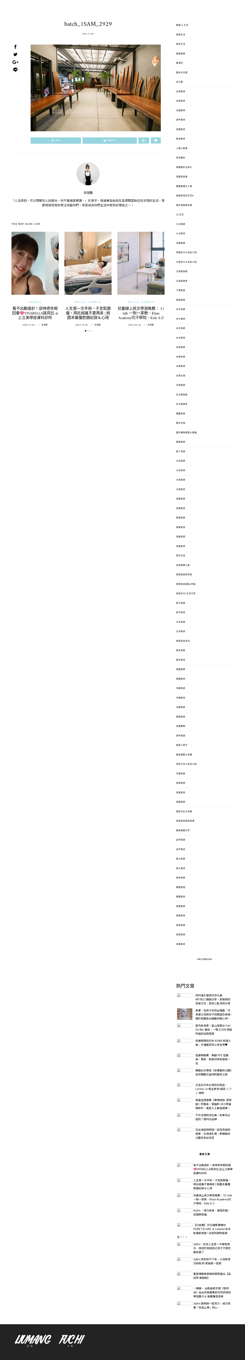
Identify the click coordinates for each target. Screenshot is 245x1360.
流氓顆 (88, 193)
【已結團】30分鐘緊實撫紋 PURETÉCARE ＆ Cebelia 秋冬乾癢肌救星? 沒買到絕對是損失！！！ (204, 1231)
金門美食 (180, 849)
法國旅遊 (180, 707)
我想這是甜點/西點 (186, 584)
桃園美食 (180, 679)
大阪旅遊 (180, 480)
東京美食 (180, 660)
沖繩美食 (180, 698)
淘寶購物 (180, 726)
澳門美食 (180, 120)
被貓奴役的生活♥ (185, 195)
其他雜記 (180, 158)
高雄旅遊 (180, 934)
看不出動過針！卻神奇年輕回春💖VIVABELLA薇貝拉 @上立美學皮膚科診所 (35, 314)
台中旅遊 (180, 309)
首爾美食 (180, 915)
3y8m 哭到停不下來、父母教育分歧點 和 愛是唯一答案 (211, 1261)
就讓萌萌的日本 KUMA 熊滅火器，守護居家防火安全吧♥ (213, 1043)
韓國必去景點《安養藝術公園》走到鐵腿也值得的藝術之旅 (213, 1072)
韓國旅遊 (180, 887)
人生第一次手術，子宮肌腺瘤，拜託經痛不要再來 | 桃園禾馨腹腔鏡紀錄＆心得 (88, 314)
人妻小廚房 (182, 148)
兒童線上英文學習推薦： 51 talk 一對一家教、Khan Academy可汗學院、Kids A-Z (141, 314)
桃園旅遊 (180, 669)
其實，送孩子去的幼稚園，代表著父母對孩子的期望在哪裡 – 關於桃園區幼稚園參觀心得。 (213, 1014)
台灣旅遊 (180, 385)
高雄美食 (180, 944)
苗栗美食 (180, 792)
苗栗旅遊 (180, 783)
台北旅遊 (180, 328)
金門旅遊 (180, 840)
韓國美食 (180, 897)
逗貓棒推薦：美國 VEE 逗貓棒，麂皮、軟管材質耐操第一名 (212, 1059)
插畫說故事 (182, 177)
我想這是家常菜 (184, 574)
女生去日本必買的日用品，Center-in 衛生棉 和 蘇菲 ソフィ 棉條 (213, 1089)
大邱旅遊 (180, 461)
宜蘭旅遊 (180, 499)
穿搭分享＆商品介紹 (186, 764)
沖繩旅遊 (180, 688)
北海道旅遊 (182, 271)
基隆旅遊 (180, 442)
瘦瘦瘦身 (180, 53)
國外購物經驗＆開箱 (186, 432)
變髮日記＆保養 (184, 811)
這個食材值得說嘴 (185, 821)
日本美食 (180, 631)
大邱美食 (180, 470)
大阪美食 (180, 489)
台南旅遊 (180, 347)
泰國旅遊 (180, 717)
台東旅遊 (180, 357)
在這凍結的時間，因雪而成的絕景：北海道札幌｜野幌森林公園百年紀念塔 (212, 1134)
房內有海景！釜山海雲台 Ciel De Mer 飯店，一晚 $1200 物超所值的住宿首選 (213, 1029)
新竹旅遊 (180, 603)
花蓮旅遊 (180, 773)
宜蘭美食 (180, 508)
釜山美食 (180, 868)
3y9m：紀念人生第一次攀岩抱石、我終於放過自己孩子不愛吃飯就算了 (212, 1248)
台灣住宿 (180, 376)
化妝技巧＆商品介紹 (186, 262)
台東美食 (180, 366)
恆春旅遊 (180, 537)
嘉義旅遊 (180, 413)
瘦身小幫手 (182, 745)
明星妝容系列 (183, 641)
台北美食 (180, 338)
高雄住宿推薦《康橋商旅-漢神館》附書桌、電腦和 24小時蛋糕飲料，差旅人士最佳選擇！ (213, 1104)
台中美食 (180, 319)
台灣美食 (180, 91)
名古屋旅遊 (182, 394)
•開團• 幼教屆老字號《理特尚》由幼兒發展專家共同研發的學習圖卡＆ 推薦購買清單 (212, 1292)
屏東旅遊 (180, 518)
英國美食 (180, 129)
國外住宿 (180, 423)
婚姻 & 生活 (80, 302)
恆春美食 (180, 546)
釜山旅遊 (180, 859)
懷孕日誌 (180, 555)
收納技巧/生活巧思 (186, 593)
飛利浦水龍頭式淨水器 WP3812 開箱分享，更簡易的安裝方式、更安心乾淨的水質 (212, 999)
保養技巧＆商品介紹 (186, 252)
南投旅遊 (180, 300)
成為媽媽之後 (95, 302)
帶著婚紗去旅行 (184, 167)
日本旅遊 (180, 622)
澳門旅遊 (180, 736)
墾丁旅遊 (180, 451)
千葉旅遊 (180, 290)
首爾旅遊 (180, 906)
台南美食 (180, 101)
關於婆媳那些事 (184, 205)
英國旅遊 (180, 802)
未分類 (179, 82)
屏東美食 (180, 527)
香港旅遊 (180, 925)
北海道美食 (182, 281)
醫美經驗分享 (35, 302)
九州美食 (180, 233)
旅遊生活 (180, 34)
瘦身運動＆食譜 (184, 754)
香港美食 (180, 139)
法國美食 (180, 110)
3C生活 (180, 214)
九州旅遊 (180, 224)
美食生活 (180, 44)
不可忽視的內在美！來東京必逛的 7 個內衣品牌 (212, 1117)
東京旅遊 (180, 650)
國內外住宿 (182, 72)
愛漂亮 (179, 63)
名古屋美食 (182, 404)
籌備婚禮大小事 (184, 186)
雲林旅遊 (180, 878)
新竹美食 (180, 612)
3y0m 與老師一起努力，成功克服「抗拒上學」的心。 (211, 1305)
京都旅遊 (180, 243)
